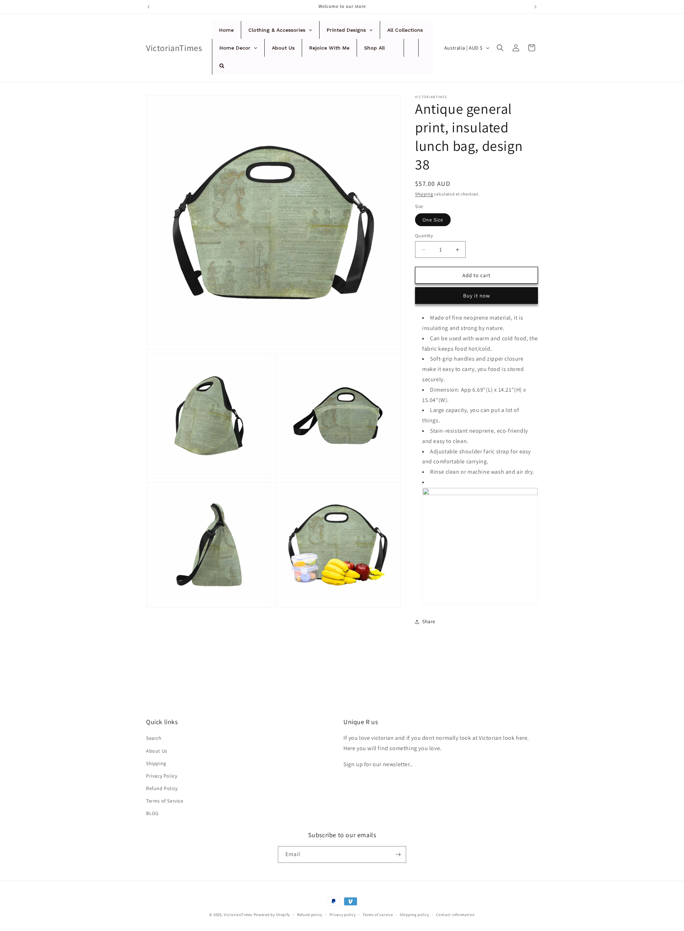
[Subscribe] (398, 854)
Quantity (424, 236)
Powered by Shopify (272, 914)
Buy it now (476, 295)
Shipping (424, 194)
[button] (500, 48)
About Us (156, 751)
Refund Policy (162, 788)
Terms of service (378, 914)
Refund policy (309, 914)
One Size (433, 220)
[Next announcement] (535, 7)
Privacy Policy (161, 776)
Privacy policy (343, 914)
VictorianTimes (238, 914)
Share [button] (428, 621)
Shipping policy (414, 914)
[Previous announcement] (148, 7)
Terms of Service (164, 801)
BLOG (152, 813)
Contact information (455, 914)
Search (154, 738)
